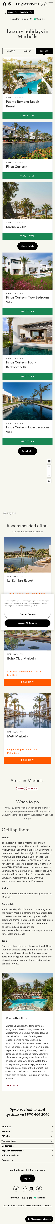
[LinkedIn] (31, 1188)
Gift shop (6, 1136)
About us (6, 1126)
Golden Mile (32, 788)
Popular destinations (12, 1150)
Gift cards (36, 1205)
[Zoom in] (49, 467)
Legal (5, 1205)
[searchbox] (44, 12)
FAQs (10, 1205)
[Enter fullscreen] (49, 461)
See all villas (27, 451)
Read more (12, 1085)
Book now (27, 682)
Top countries (8, 1141)
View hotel (27, 116)
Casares (20, 788)
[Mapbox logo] (9, 513)
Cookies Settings (28, 614)
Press (15, 1205)
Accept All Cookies (27, 623)
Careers (28, 1205)
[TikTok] (39, 1188)
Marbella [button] (24, 12)
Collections (7, 1145)
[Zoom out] (49, 471)
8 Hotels (11, 51)
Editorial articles (10, 1155)
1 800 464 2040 (37, 1114)
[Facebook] (24, 1188)
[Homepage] (27, 4)
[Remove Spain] (16, 12)
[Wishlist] (41, 4)
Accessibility (47, 1205)
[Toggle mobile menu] (51, 4)
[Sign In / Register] (4, 4)
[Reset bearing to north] (49, 475)
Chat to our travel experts (41, 1219)
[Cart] (46, 4)
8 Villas (27, 51)
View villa (27, 311)
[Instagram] (16, 1188)
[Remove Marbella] (31, 12)
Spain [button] (10, 12)
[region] (27, 486)
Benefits (5, 1131)
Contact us (7, 1160)
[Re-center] (49, 481)
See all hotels (27, 246)
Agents (21, 1205)
